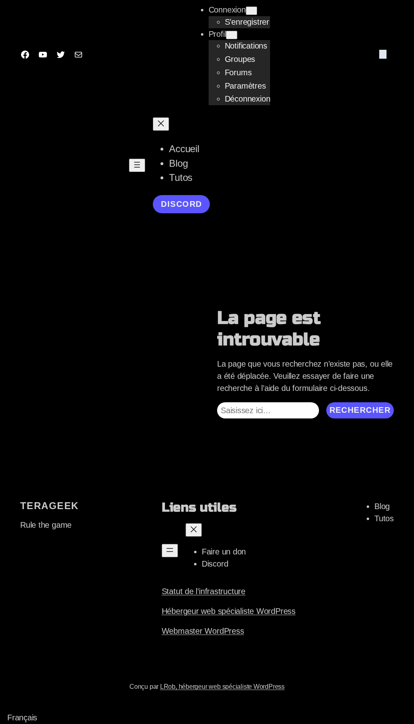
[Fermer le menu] (161, 124)
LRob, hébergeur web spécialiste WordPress (222, 686)
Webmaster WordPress (203, 630)
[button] (207, 718)
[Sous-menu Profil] (231, 35)
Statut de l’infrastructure (203, 591)
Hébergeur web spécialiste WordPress (229, 611)
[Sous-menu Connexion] (251, 10)
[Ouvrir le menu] (137, 165)
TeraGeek (49, 506)
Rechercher (360, 410)
